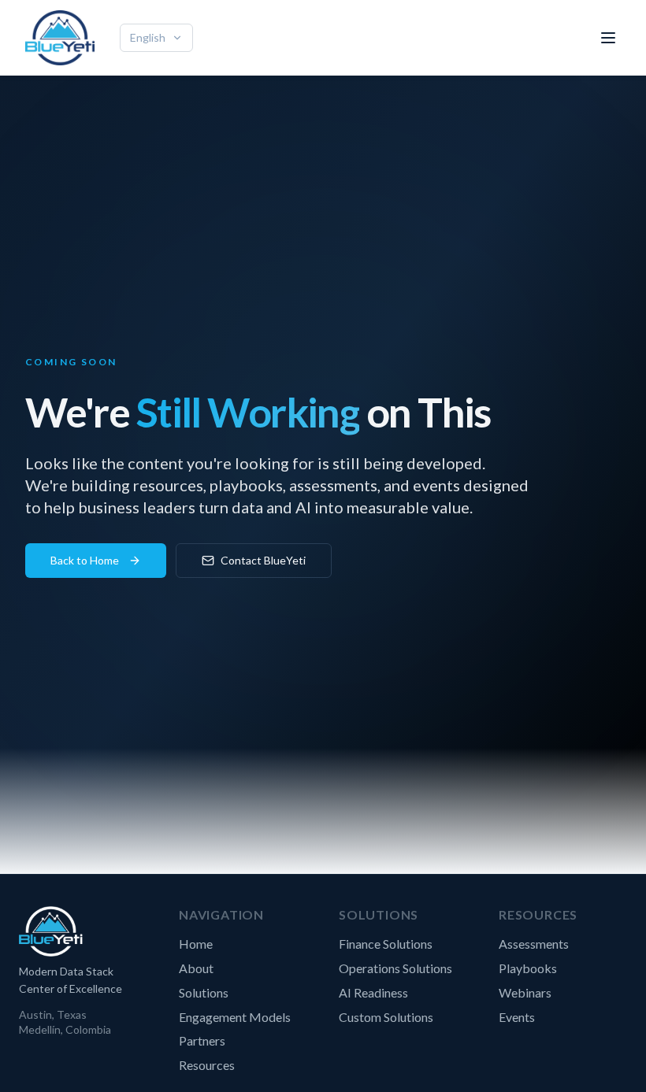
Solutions (203, 992)
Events (517, 1016)
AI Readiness (373, 992)
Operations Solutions (395, 968)
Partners (202, 1040)
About (196, 968)
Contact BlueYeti (263, 560)
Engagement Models (235, 1016)
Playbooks (528, 968)
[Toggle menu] (608, 37)
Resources (207, 1064)
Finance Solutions (386, 943)
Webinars (525, 992)
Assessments (534, 943)
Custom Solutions (386, 1016)
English (147, 37)
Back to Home (84, 560)
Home (196, 943)
